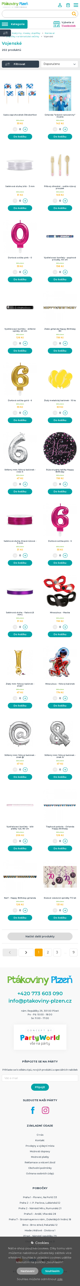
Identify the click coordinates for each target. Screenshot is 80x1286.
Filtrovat (19, 64)
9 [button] (74, 952)
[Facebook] (32, 1110)
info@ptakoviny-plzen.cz (40, 1001)
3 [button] (57, 952)
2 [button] (48, 952)
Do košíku (20, 136)
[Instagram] (45, 1110)
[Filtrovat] (5, 32)
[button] (60, 5)
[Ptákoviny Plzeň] (15, 5)
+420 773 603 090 (40, 993)
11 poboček (69, 25)
